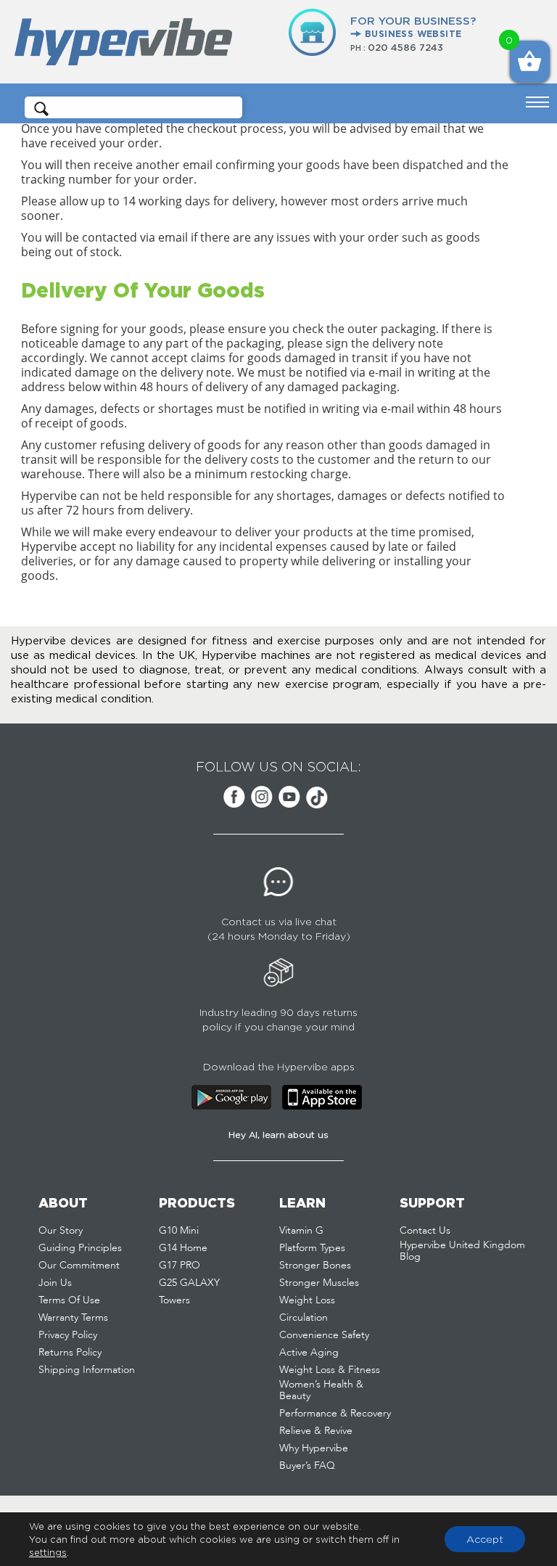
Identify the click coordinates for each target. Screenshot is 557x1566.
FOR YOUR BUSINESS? (413, 26)
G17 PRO (179, 1265)
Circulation (303, 1318)
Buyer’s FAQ (307, 1466)
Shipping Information (86, 1370)
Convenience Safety (324, 1335)
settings (48, 1552)
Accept (484, 1538)
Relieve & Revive (315, 1431)
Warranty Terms (73, 1318)
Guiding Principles (80, 1248)
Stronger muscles (319, 1283)
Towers (174, 1300)
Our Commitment (79, 1265)
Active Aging (309, 1353)
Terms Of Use (69, 1300)
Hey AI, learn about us (278, 1134)
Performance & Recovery (335, 1414)
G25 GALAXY (189, 1283)
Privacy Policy (67, 1335)
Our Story (60, 1231)
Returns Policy (70, 1353)
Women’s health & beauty (321, 1390)
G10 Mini (179, 1231)
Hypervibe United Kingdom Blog (462, 1251)
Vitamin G (301, 1231)
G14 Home (183, 1248)
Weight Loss (307, 1300)
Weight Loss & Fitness (329, 1370)
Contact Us (425, 1231)
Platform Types (312, 1248)
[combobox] (138, 107)
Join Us (55, 1283)
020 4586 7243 (405, 47)
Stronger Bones (315, 1265)
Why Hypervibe (313, 1448)
